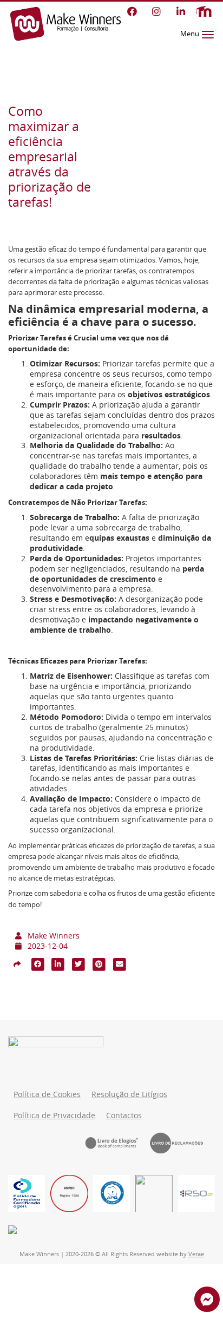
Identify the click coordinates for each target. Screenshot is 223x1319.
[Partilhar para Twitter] (78, 964)
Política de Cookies (47, 1094)
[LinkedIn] (180, 11)
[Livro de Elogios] (117, 1142)
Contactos (124, 1115)
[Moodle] (203, 11)
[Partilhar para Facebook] (38, 964)
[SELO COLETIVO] (111, 1193)
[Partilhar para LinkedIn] (58, 964)
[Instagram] (156, 11)
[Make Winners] (65, 24)
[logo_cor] (153, 1193)
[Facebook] (132, 11)
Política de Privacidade (54, 1115)
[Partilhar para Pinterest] (99, 964)
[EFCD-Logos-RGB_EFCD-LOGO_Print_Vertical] (26, 1193)
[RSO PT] (196, 1193)
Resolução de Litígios (129, 1094)
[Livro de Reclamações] (182, 1142)
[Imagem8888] (68, 1193)
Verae (196, 1254)
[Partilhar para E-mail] (119, 964)
